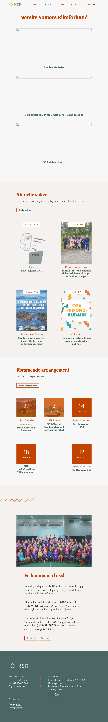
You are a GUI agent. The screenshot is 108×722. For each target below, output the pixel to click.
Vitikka (19, 707)
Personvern (14, 699)
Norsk (48, 4)
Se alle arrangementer (28, 385)
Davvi (36, 4)
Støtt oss (45, 638)
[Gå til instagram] (58, 694)
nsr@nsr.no (21, 680)
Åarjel (60, 4)
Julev (73, 4)
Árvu (18, 704)
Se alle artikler (25, 210)
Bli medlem (31, 638)
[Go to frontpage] (15, 4)
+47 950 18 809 (20, 683)
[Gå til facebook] (51, 694)
